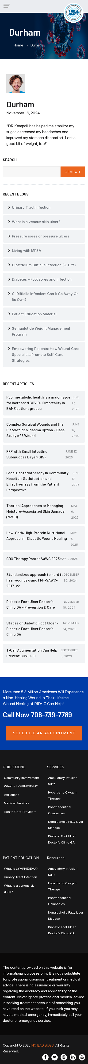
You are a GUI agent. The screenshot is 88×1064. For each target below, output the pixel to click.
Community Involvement (21, 778)
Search (72, 172)
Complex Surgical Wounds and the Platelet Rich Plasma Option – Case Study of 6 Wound (35, 430)
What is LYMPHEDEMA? (21, 786)
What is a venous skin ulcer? (36, 222)
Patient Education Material (34, 314)
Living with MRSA (26, 250)
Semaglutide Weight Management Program (41, 331)
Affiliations (11, 795)
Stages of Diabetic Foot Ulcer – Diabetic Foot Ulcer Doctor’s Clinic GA (32, 628)
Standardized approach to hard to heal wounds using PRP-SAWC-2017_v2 (35, 580)
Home (18, 45)
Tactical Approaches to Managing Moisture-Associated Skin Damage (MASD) (35, 511)
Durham (20, 104)
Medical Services (16, 803)
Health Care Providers (20, 812)
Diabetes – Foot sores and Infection (42, 279)
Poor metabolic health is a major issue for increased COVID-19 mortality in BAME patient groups (38, 403)
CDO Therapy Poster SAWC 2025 (33, 558)
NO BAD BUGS (42, 1045)
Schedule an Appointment (44, 733)
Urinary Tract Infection (31, 207)
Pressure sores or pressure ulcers (40, 236)
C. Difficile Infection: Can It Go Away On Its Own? (45, 296)
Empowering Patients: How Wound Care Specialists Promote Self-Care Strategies (45, 354)
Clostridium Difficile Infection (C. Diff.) (44, 265)
